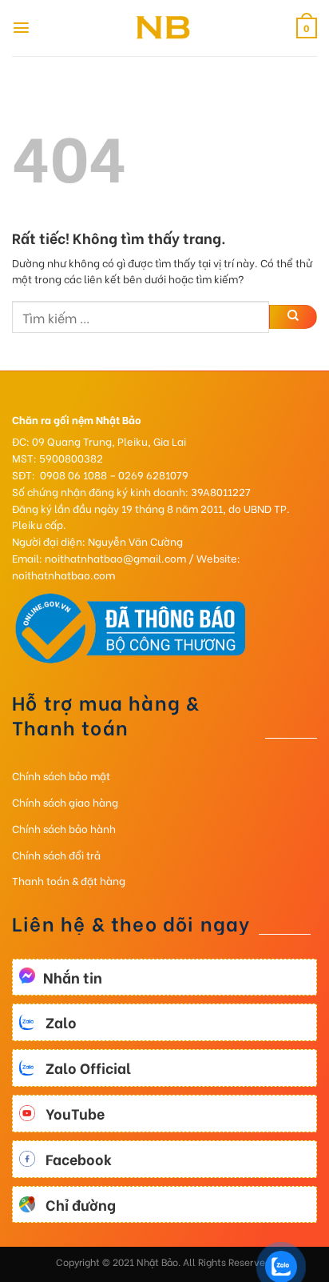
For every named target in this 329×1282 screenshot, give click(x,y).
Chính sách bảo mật (61, 775)
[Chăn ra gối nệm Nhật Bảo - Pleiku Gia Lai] (164, 28)
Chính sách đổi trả (56, 854)
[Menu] (21, 27)
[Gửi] (293, 317)
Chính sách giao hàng (65, 801)
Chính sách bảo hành (64, 827)
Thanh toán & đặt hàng (68, 879)
